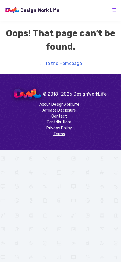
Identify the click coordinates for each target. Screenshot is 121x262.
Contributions (59, 122)
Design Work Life (39, 10)
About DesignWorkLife (59, 104)
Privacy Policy (59, 128)
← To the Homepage (60, 63)
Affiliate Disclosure (59, 110)
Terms (59, 134)
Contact (59, 116)
